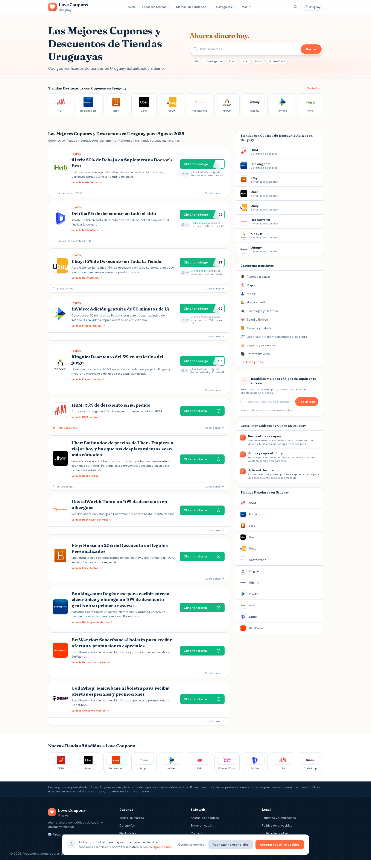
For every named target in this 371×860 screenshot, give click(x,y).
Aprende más (162, 847)
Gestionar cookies (191, 844)
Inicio (132, 7)
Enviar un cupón (202, 825)
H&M (195, 61)
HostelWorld (277, 61)
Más (245, 7)
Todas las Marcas (154, 7)
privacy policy (283, 410)
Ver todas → (315, 88)
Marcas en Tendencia (191, 7)
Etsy (232, 61)
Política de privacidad (277, 825)
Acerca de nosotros (205, 818)
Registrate (307, 402)
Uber (245, 61)
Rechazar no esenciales (231, 844)
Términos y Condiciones (279, 818)
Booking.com (214, 61)
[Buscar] (295, 7)
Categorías (224, 7)
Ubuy (258, 61)
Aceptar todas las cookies (280, 844)
